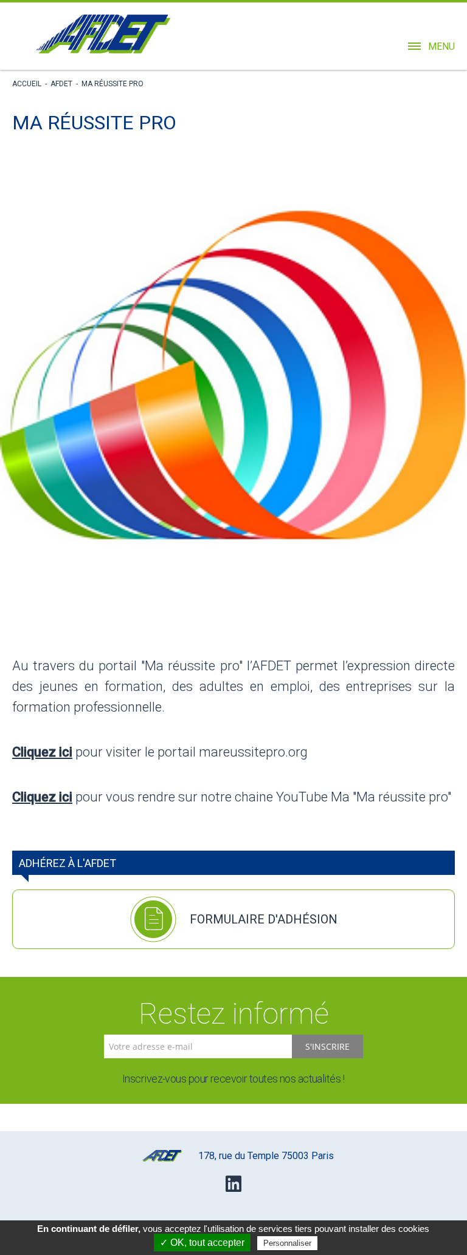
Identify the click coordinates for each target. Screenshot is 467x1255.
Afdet (61, 84)
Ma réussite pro (112, 84)
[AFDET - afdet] (103, 34)
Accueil (26, 84)
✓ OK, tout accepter (202, 1242)
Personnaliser (287, 1243)
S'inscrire (327, 1046)
